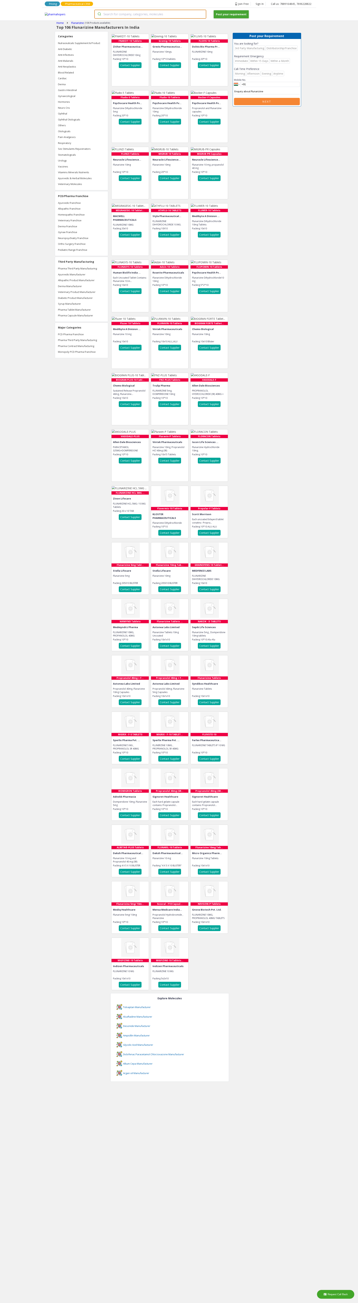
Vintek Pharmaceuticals (167, 329)
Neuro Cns (64, 107)
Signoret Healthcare (165, 796)
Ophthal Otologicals (69, 119)
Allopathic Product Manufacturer (76, 280)
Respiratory (64, 143)
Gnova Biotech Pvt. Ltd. (207, 909)
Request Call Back (338, 1294)
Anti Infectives (66, 54)
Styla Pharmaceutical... (167, 216)
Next (266, 101)
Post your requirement (231, 14)
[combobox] (150, 14)
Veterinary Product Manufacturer (76, 292)
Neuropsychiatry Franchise (73, 238)
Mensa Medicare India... (167, 909)
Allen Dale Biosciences (206, 385)
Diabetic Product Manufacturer (75, 298)
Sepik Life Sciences (204, 627)
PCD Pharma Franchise (71, 334)
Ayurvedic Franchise (69, 203)
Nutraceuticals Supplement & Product (79, 43)
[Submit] (99, 14)
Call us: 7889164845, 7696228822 (291, 4)
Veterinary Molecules (70, 184)
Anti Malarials (65, 60)
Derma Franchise (67, 226)
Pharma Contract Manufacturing (76, 346)
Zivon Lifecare (122, 498)
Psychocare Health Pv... (127, 103)
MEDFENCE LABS (201, 570)
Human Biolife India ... (127, 272)
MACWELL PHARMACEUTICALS (124, 217)
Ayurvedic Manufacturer (71, 274)
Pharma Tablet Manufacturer (74, 309)
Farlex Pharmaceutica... (206, 740)
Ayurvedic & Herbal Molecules (75, 178)
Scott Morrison (201, 514)
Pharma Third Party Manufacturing (77, 268)
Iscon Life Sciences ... (205, 442)
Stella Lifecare (122, 570)
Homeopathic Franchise (71, 214)
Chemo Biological (203, 329)
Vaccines (63, 166)
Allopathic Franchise (69, 208)
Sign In (260, 4)
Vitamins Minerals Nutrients (73, 172)
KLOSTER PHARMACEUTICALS (164, 516)
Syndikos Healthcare (205, 683)
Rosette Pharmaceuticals (168, 272)
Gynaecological (66, 96)
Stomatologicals (67, 154)
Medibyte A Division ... (206, 216)
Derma (62, 84)
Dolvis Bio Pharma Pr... (206, 46)
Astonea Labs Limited (166, 627)
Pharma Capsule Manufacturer (75, 315)
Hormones (64, 101)
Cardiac (62, 78)
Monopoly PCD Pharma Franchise (77, 351)
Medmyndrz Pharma (125, 627)
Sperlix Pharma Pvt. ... (126, 740)
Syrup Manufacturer (69, 303)
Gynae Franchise (67, 232)
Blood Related (66, 72)
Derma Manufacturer (70, 286)
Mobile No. (240, 79)
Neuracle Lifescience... (127, 159)
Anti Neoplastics (67, 66)
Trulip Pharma (161, 385)
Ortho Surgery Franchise (72, 244)
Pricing (53, 4)
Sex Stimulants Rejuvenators (74, 148)
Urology (62, 160)
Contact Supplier (130, 65)
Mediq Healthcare (124, 909)
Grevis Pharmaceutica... (167, 46)
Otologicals (64, 131)
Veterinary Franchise (69, 220)
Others (62, 125)
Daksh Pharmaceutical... (128, 853)
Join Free (243, 4)
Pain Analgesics (67, 137)
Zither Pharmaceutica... (128, 46)
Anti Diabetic (65, 49)
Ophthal (62, 113)
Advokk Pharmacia (124, 796)
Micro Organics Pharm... (207, 853)
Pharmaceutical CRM (77, 4)
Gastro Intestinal (67, 90)
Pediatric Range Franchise (72, 250)
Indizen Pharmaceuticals (128, 966)
